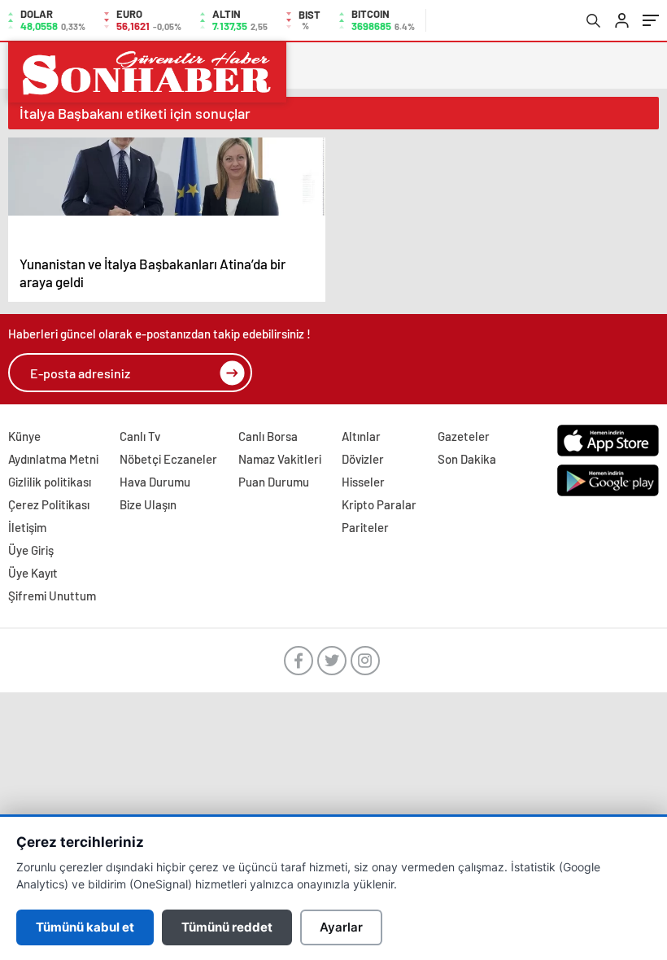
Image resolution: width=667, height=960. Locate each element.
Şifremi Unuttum (52, 595)
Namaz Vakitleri (279, 459)
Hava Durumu (155, 481)
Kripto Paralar (379, 504)
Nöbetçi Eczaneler (168, 459)
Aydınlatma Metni (53, 459)
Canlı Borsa (268, 436)
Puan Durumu (273, 481)
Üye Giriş (31, 550)
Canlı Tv (140, 436)
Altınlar (361, 436)
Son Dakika (467, 459)
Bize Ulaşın (148, 504)
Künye (24, 436)
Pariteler (365, 527)
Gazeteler (464, 436)
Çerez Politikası (48, 504)
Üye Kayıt (33, 572)
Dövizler (363, 459)
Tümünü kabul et (85, 927)
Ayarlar (341, 927)
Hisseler (363, 481)
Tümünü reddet (226, 927)
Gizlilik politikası (49, 481)
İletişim (27, 527)
